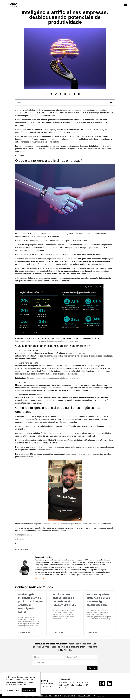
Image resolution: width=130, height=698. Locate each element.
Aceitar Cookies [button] (28, 690)
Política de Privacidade (84, 696)
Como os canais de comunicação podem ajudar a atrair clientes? (53, 378)
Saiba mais (39, 578)
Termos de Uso (99, 696)
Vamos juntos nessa (23, 535)
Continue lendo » (24, 633)
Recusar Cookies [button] (13, 690)
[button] (51, 94)
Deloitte (55, 268)
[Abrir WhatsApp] (125, 693)
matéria (31, 136)
